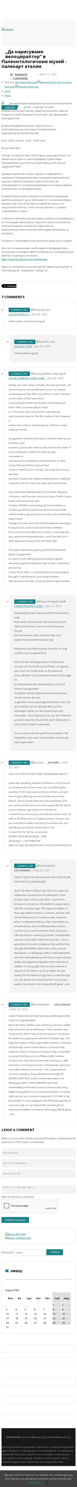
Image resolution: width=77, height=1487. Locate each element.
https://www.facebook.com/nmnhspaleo (24, 259)
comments (20, 78)
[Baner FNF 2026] (15, 1234)
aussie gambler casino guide (27, 378)
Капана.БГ (21, 74)
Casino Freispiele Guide (28, 606)
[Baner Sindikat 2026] (18, 1238)
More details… (35, 1482)
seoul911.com (23, 346)
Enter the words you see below (17, 1196)
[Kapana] (7, 29)
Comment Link (19, 309)
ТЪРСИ (54, 1252)
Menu (3, 50)
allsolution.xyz (19, 314)
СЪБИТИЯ (10, 107)
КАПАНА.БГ (7, 1252)
